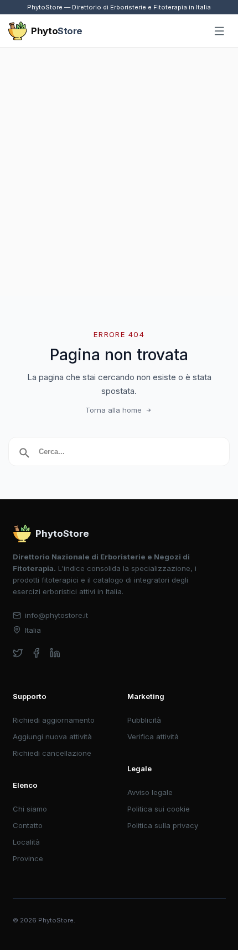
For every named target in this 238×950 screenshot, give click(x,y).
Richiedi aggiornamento (54, 720)
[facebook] (36, 653)
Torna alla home (113, 409)
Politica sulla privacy (162, 825)
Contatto (28, 825)
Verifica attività (153, 736)
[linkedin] (55, 653)
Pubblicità (144, 720)
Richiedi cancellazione (52, 753)
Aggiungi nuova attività (52, 736)
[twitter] (18, 653)
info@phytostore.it (56, 615)
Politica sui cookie (158, 808)
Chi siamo (30, 808)
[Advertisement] (119, 172)
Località (26, 841)
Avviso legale (150, 792)
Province (28, 858)
